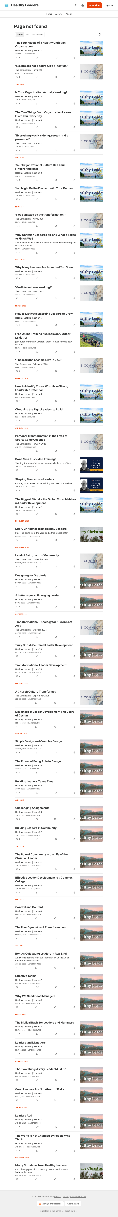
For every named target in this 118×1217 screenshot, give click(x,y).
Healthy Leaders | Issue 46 (28, 1000)
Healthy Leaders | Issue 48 (28, 931)
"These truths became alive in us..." (38, 360)
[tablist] (29, 34)
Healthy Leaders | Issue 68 (28, 172)
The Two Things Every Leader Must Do (40, 1069)
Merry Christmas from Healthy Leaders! (41, 528)
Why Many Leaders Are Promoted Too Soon (44, 267)
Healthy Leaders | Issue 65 (28, 317)
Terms (66, 1196)
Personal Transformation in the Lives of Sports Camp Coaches (41, 437)
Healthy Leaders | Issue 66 (28, 271)
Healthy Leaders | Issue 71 (28, 50)
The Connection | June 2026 (29, 143)
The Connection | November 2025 (32, 559)
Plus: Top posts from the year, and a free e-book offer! (41, 532)
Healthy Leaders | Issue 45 (28, 1026)
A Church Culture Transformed (35, 691)
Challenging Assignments (32, 808)
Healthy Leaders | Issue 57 (28, 719)
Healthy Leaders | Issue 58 (28, 669)
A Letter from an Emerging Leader (37, 595)
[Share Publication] (82, 5)
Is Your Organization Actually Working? (41, 92)
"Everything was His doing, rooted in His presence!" (41, 137)
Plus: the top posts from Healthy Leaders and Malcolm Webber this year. (42, 1171)
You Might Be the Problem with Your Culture (44, 188)
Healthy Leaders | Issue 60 (28, 599)
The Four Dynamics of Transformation (40, 927)
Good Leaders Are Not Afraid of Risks (39, 1089)
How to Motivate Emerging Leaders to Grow (44, 313)
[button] (49, 14)
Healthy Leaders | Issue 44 (28, 1046)
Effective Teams (25, 976)
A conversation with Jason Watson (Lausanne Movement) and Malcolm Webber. (45, 244)
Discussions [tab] (37, 34)
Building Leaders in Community (36, 828)
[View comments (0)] (37, 77)
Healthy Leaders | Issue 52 (28, 831)
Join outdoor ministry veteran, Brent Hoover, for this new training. (43, 343)
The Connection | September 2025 (32, 695)
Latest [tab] (20, 34)
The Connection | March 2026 (30, 291)
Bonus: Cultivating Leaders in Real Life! (41, 953)
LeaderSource (29, 54)
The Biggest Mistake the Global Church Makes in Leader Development (45, 501)
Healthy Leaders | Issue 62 (28, 507)
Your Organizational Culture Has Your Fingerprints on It (40, 166)
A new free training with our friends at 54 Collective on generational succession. (42, 959)
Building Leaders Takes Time (34, 781)
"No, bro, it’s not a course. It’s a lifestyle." (41, 66)
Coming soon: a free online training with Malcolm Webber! (44, 483)
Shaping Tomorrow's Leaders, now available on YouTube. (43, 463)
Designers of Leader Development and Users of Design (44, 713)
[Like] (17, 703)
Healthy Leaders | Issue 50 (28, 885)
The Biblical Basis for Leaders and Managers (44, 1022)
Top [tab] (27, 34)
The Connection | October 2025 (31, 629)
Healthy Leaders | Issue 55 (28, 765)
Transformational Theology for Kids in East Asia (43, 623)
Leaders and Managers (30, 1042)
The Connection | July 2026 (28, 69)
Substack (44, 1211)
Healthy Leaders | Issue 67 (28, 192)
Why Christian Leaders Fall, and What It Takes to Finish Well (45, 236)
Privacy (57, 1196)
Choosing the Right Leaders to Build (39, 409)
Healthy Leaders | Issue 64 (28, 394)
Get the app (73, 1203)
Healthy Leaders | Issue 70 (28, 96)
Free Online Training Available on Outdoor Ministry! (43, 335)
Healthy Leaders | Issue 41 (28, 1119)
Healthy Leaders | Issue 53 (28, 811)
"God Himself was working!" (33, 287)
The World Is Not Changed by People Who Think (42, 1137)
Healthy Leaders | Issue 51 (28, 862)
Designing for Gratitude (30, 575)
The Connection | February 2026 (31, 363)
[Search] (76, 5)
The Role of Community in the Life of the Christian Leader (41, 856)
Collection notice (78, 1196)
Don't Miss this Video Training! (35, 459)
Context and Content (29, 907)
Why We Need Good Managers (35, 996)
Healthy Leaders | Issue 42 (28, 1093)
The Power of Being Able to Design (38, 761)
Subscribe (94, 5)
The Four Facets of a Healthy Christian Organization (40, 44)
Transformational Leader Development (40, 665)
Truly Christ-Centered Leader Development (44, 645)
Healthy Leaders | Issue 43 (28, 1073)
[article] (59, 50)
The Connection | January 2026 (30, 443)
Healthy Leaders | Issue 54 (28, 785)
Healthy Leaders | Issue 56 (28, 745)
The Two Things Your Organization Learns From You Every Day (43, 114)
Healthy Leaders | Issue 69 (28, 120)
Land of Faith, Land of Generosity (37, 555)
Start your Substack (51, 1203)
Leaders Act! (23, 1115)
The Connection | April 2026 (29, 218)
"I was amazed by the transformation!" (40, 214)
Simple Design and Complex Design (38, 741)
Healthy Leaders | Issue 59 (28, 649)
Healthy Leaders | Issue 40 (28, 1143)
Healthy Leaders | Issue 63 (28, 413)
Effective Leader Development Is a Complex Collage (44, 879)
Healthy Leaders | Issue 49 (28, 911)
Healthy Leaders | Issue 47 (28, 979)
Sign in (109, 5)
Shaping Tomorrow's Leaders (34, 479)
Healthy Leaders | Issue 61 (28, 579)
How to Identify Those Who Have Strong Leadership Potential (41, 388)
